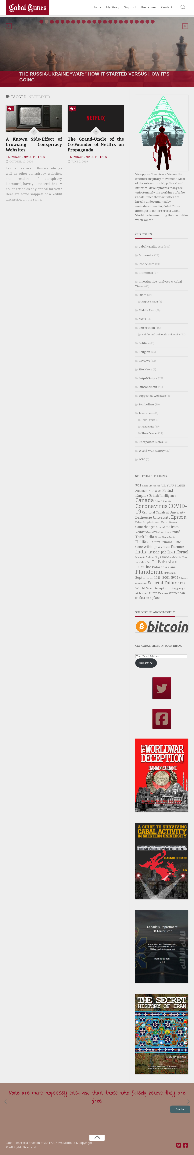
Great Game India (165, 537)
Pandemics (148, 426)
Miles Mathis (173, 557)
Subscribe (146, 663)
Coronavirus (151, 506)
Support (130, 7)
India (141, 552)
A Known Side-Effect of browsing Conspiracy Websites (34, 144)
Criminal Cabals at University (163, 512)
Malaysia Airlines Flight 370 (150, 557)
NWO (27, 156)
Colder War (166, 501)
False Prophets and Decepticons (156, 522)
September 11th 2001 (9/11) (157, 577)
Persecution (147, 328)
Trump (152, 593)
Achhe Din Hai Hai (151, 486)
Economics (146, 255)
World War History (152, 450)
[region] (97, 52)
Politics (39, 156)
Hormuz (177, 547)
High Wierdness (160, 547)
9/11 (138, 485)
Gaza (158, 527)
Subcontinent (148, 387)
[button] (9, 26)
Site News (145, 369)
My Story (112, 7)
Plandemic (149, 572)
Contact (166, 7)
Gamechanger (145, 527)
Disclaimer (148, 7)
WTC (142, 459)
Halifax (142, 542)
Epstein (178, 517)
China (157, 501)
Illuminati (14, 156)
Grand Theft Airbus (157, 532)
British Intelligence (162, 496)
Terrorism (146, 413)
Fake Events (148, 420)
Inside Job (157, 552)
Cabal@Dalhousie (151, 246)
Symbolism (146, 404)
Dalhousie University (152, 517)
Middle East (147, 310)
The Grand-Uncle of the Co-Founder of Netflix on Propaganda (96, 144)
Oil (154, 562)
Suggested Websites (152, 395)
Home (96, 7)
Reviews (144, 360)
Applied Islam (150, 301)
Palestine (143, 567)
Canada (144, 500)
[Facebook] (185, 1145)
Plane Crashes (149, 433)
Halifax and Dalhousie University (161, 334)
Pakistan (167, 561)
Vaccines (163, 593)
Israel (182, 552)
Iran (172, 551)
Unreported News (151, 442)
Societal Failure (163, 582)
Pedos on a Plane (163, 567)
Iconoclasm (146, 264)
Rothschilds (170, 573)
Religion (144, 352)
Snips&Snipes (148, 378)
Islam (142, 295)
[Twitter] (178, 1145)
